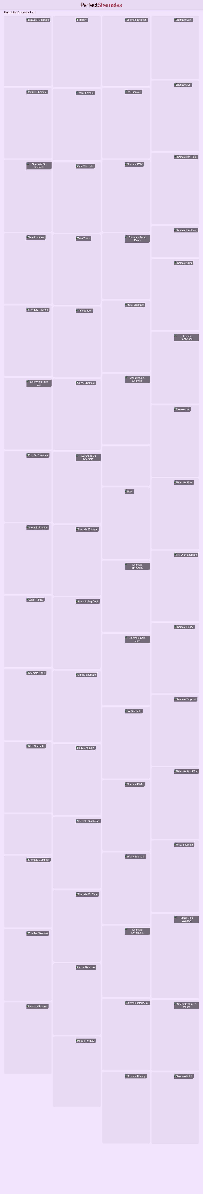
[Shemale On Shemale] (27, 163)
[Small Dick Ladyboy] (175, 917)
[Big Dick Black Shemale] (77, 455)
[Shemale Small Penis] (126, 236)
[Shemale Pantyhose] (175, 335)
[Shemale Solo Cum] (126, 637)
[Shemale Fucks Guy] (27, 381)
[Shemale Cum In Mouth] (175, 1003)
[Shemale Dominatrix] (126, 929)
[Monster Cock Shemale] (126, 377)
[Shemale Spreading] (126, 564)
